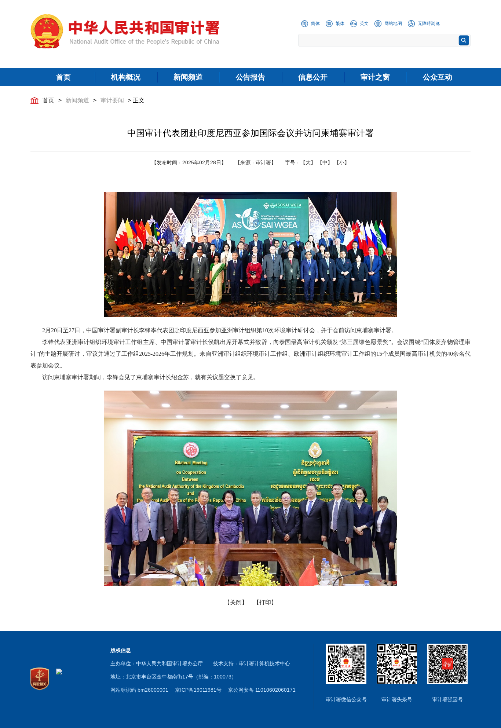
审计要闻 (112, 100)
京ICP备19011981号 (198, 690)
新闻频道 (77, 100)
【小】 (342, 162)
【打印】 (265, 602)
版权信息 (120, 650)
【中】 (325, 162)
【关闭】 (236, 602)
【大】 (308, 162)
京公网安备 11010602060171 (262, 690)
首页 (48, 100)
